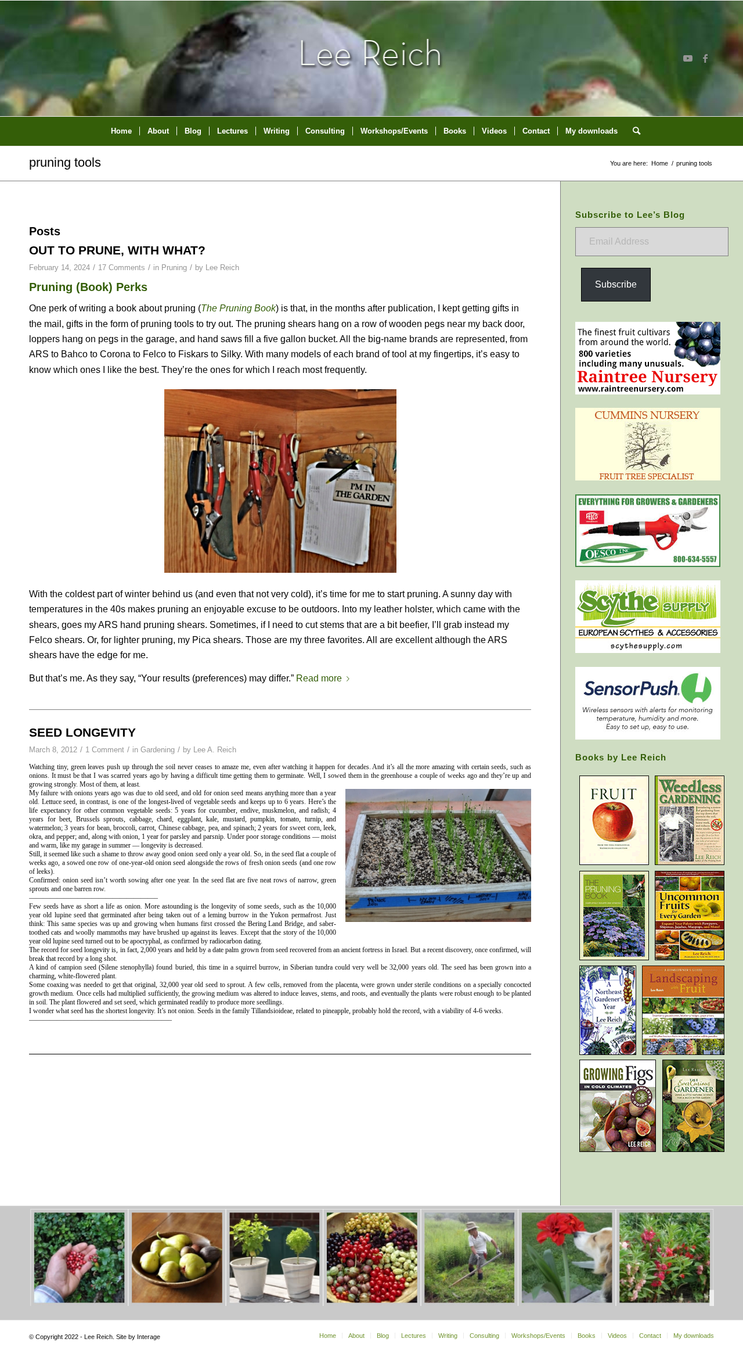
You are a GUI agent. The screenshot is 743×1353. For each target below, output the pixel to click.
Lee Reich (222, 267)
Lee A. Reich (214, 749)
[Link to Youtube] (688, 58)
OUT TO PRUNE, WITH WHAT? (117, 250)
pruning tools (65, 162)
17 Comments (121, 267)
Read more (319, 678)
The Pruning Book (238, 308)
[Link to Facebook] (705, 58)
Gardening (157, 749)
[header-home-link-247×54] (371, 58)
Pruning (174, 267)
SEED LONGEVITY (82, 732)
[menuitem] (121, 131)
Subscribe (616, 284)
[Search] (632, 131)
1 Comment (104, 749)
